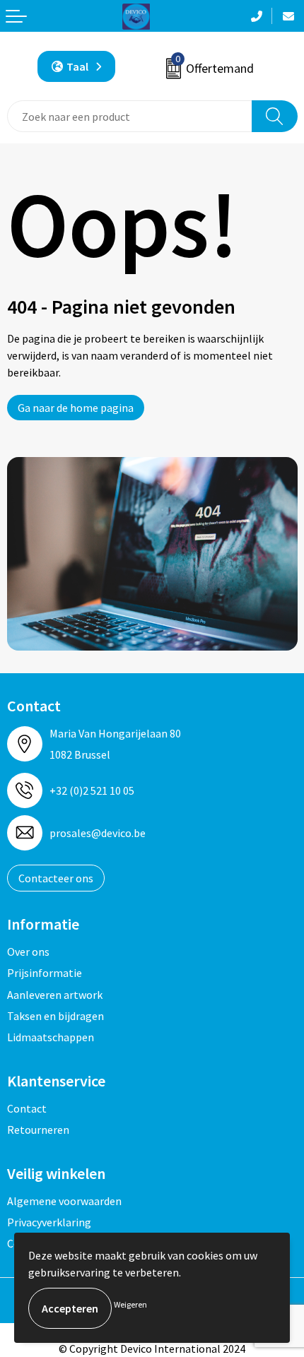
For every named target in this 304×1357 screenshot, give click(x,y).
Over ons (28, 951)
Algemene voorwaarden (64, 1201)
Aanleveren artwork (55, 995)
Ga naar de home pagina (76, 408)
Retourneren (38, 1129)
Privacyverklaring (49, 1222)
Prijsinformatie (44, 973)
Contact (27, 1108)
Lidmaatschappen (50, 1037)
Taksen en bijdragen (55, 1016)
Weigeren (130, 1304)
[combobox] (129, 116)
